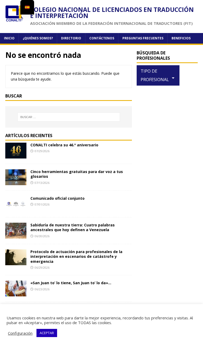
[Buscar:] (69, 117)
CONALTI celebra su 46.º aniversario (64, 144)
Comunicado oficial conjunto (57, 198)
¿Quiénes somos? (38, 38)
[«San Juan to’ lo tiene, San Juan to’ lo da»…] (15, 293)
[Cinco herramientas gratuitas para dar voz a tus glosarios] (15, 182)
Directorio (71, 38)
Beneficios (181, 38)
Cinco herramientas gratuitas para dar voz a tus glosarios (76, 174)
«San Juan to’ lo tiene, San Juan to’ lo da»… (70, 282)
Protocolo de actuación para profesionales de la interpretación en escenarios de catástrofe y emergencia (76, 256)
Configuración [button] (20, 333)
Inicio (9, 38)
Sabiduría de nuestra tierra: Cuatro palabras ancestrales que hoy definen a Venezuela (72, 227)
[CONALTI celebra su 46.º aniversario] (15, 155)
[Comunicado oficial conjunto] (15, 208)
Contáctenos (101, 38)
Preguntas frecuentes (142, 38)
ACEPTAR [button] (47, 332)
